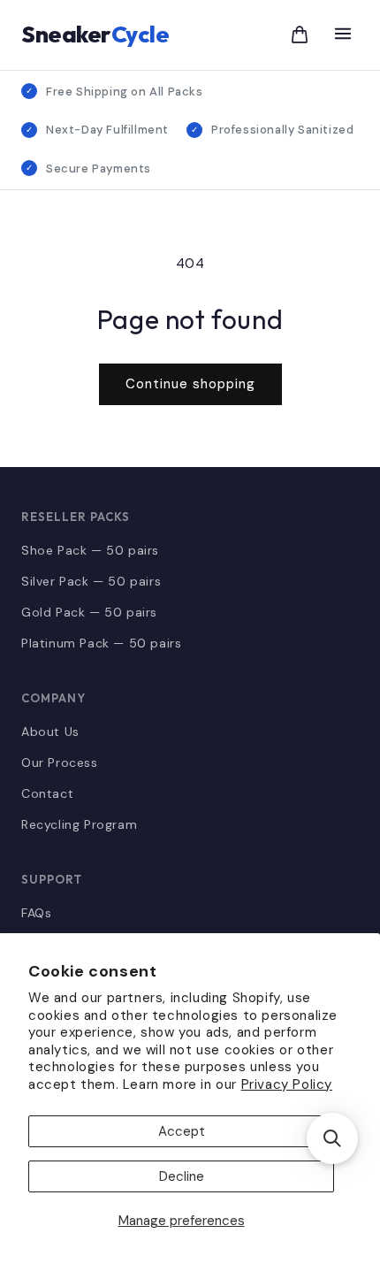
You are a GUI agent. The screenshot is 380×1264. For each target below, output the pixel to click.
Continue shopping (190, 384)
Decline (181, 1176)
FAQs (36, 913)
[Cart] (299, 34)
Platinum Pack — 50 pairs (101, 643)
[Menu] (343, 35)
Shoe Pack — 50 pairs (90, 550)
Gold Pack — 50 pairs (89, 612)
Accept (181, 1131)
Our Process (59, 762)
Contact (47, 793)
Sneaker (95, 34)
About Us (50, 731)
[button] (332, 1138)
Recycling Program (79, 824)
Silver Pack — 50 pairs (91, 581)
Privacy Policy (286, 1084)
